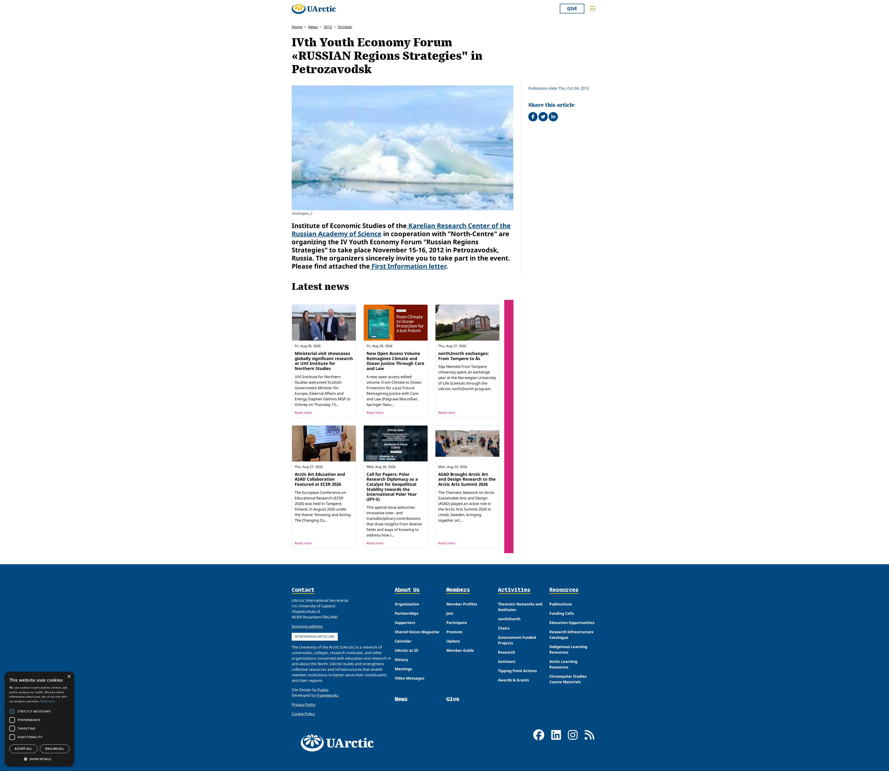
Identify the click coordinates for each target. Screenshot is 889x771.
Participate (456, 622)
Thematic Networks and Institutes (520, 607)
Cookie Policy (303, 713)
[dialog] (39, 719)
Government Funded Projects (517, 640)
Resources (564, 590)
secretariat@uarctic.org (315, 636)
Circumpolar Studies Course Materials (568, 679)
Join (449, 613)
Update (453, 641)
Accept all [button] (23, 749)
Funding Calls (561, 613)
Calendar (403, 641)
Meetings (403, 668)
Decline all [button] (54, 749)
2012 (328, 26)
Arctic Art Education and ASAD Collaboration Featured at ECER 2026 (320, 479)
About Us (407, 590)
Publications (560, 604)
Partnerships (406, 613)
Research (506, 652)
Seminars (506, 661)
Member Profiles (461, 604)
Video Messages (409, 678)
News (313, 26)
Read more (303, 412)
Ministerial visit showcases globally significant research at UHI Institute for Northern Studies (324, 361)
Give (572, 8)
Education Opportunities (572, 622)
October (345, 26)
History (401, 659)
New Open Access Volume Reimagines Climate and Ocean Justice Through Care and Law (395, 361)
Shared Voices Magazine (417, 631)
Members (458, 590)
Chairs (504, 628)
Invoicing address (307, 626)
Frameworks (327, 695)
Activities (514, 590)
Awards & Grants (513, 680)
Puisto (323, 689)
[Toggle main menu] (592, 8)
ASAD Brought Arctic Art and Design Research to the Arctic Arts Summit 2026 (467, 479)
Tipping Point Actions (517, 670)
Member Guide (460, 650)
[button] (39, 759)
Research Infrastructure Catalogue (571, 634)
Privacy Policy (303, 704)
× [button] (69, 676)
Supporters (405, 622)
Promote (454, 631)
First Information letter (408, 266)
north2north (509, 618)
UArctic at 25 (406, 650)
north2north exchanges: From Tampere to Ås (463, 356)
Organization (407, 604)
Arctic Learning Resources (563, 664)
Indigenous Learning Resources (568, 649)
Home (297, 26)
